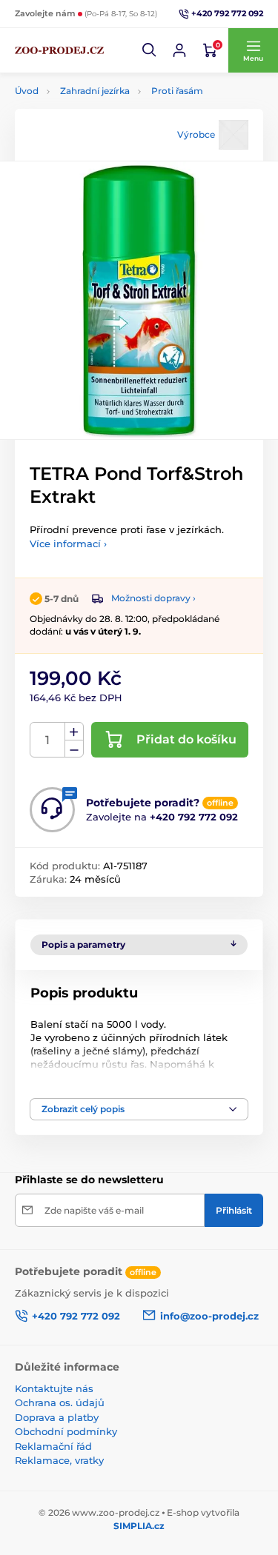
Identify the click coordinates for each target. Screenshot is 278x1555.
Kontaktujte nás (54, 1388)
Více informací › (68, 543)
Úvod (27, 90)
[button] (150, 50)
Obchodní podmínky (66, 1431)
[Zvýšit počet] (74, 731)
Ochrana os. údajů (60, 1402)
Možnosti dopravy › (153, 597)
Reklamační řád (53, 1446)
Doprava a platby (57, 1417)
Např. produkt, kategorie (109, 92)
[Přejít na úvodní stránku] (59, 50)
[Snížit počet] (74, 749)
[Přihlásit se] (179, 50)
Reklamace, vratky (59, 1460)
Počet (47, 740)
